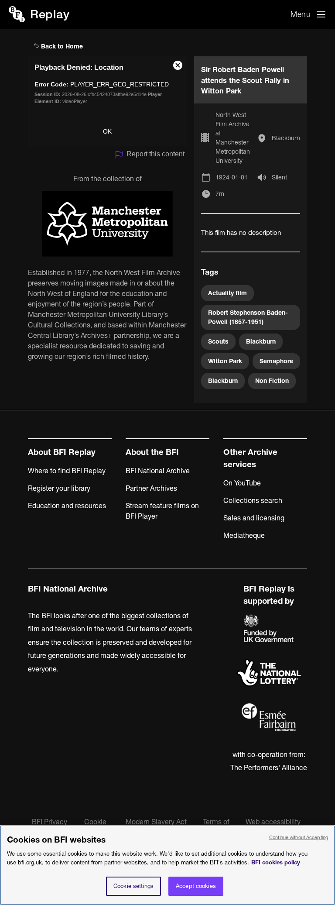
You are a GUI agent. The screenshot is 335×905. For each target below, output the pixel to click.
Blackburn (286, 138)
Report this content (155, 154)
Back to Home (61, 46)
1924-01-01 (231, 177)
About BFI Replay (62, 452)
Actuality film (227, 293)
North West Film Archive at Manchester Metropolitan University (232, 138)
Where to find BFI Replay (67, 470)
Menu (301, 14)
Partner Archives (151, 488)
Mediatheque (244, 535)
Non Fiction (272, 381)
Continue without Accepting (298, 837)
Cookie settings (133, 885)
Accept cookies (196, 885)
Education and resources (67, 505)
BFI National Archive (158, 470)
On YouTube (242, 482)
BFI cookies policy (275, 862)
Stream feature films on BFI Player (162, 510)
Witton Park (225, 361)
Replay (49, 14)
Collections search (252, 500)
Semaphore (276, 361)
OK (107, 131)
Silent (279, 177)
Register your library (59, 488)
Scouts (218, 341)
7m (219, 194)
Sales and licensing (253, 517)
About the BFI (152, 452)
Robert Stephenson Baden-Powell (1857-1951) (248, 317)
